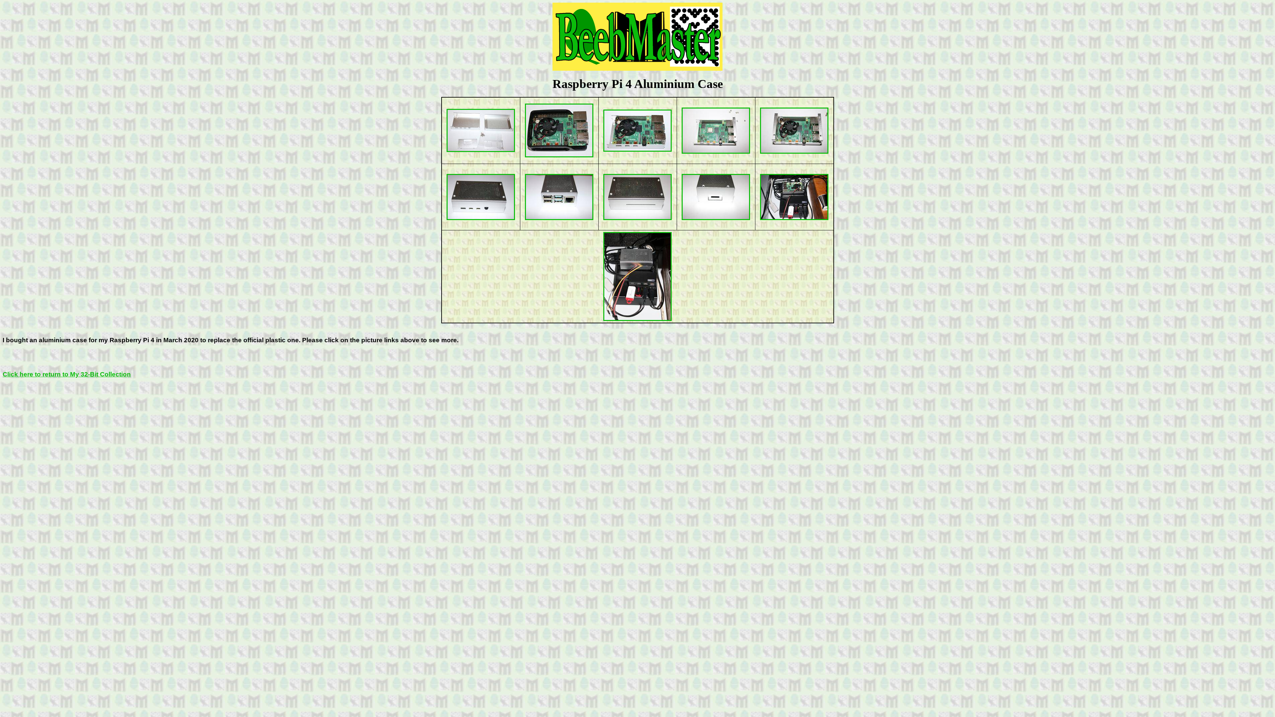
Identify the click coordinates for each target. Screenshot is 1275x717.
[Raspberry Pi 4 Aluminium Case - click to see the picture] (481, 149)
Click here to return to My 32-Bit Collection (67, 374)
